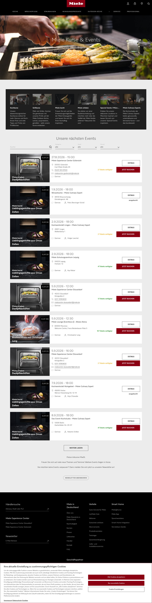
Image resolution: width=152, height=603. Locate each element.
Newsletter (11, 536)
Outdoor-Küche (95, 11)
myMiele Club (94, 514)
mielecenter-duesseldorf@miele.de (67, 302)
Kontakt (69, 545)
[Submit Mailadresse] (48, 541)
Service (117, 11)
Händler (69, 541)
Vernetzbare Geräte (119, 527)
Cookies (25, 600)
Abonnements (94, 527)
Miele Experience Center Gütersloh (18, 527)
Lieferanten (71, 537)
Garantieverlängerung (97, 540)
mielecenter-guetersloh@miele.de (67, 173)
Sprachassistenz (118, 518)
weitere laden (76, 448)
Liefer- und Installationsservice (96, 545)
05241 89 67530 (61, 170)
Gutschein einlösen (96, 523)
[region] (76, 583)
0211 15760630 (60, 299)
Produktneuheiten (95, 531)
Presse (69, 532)
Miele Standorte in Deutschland (73, 518)
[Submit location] (48, 509)
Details (131, 163)
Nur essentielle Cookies (116, 583)
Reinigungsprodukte (72, 11)
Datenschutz (17, 600)
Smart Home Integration (121, 523)
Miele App (115, 514)
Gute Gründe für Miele (97, 510)
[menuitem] (17, 11)
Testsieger (93, 535)
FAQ (68, 549)
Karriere (69, 528)
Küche (15, 11)
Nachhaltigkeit (72, 524)
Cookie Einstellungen (116, 589)
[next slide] (142, 99)
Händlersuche (13, 504)
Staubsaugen (50, 11)
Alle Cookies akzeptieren (116, 577)
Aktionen (92, 518)
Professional (133, 11)
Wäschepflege (31, 11)
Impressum (8, 600)
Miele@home (116, 510)
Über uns (70, 513)
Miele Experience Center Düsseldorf (19, 523)
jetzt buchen (128, 170)
